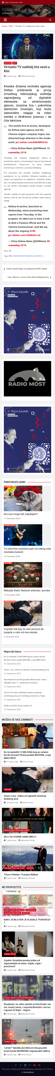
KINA (10, 256)
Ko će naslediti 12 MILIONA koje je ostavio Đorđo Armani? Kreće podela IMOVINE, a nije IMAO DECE (27, 755)
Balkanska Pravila (28, 76)
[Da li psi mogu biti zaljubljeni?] (23, 486)
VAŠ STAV (30, 868)
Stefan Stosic (27, 762)
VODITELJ (39, 256)
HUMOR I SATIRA (10, 910)
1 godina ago (11, 840)
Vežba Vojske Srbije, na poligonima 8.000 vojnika (26, 269)
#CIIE (32, 231)
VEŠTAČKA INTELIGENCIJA (24, 256)
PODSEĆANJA (30, 910)
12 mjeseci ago (12, 762)
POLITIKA (16, 868)
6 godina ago (11, 970)
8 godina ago (11, 76)
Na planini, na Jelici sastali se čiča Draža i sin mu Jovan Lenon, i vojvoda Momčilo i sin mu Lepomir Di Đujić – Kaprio (27, 1007)
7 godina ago (11, 1055)
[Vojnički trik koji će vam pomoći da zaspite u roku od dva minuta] (23, 600)
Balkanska (11, 9)
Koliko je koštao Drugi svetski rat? (18, 706)
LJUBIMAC (8, 486)
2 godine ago (11, 878)
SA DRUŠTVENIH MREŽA (21, 830)
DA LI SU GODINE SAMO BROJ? (20, 836)
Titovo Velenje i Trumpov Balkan (21, 874)
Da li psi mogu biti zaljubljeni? (21, 514)
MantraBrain (29, 1072)
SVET (14, 63)
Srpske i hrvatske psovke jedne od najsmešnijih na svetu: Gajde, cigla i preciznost (22, 963)
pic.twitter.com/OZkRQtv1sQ (24, 235)
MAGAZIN (7, 63)
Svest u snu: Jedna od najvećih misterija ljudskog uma (26, 670)
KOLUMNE (8, 563)
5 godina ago (11, 926)
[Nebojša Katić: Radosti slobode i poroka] (23, 562)
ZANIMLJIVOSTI (10, 525)
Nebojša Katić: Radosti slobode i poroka (27, 590)
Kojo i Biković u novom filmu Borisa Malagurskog (28, 277)
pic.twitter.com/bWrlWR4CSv (32, 142)
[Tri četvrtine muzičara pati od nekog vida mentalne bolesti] (23, 524)
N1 (10, 251)
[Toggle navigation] (5, 20)
